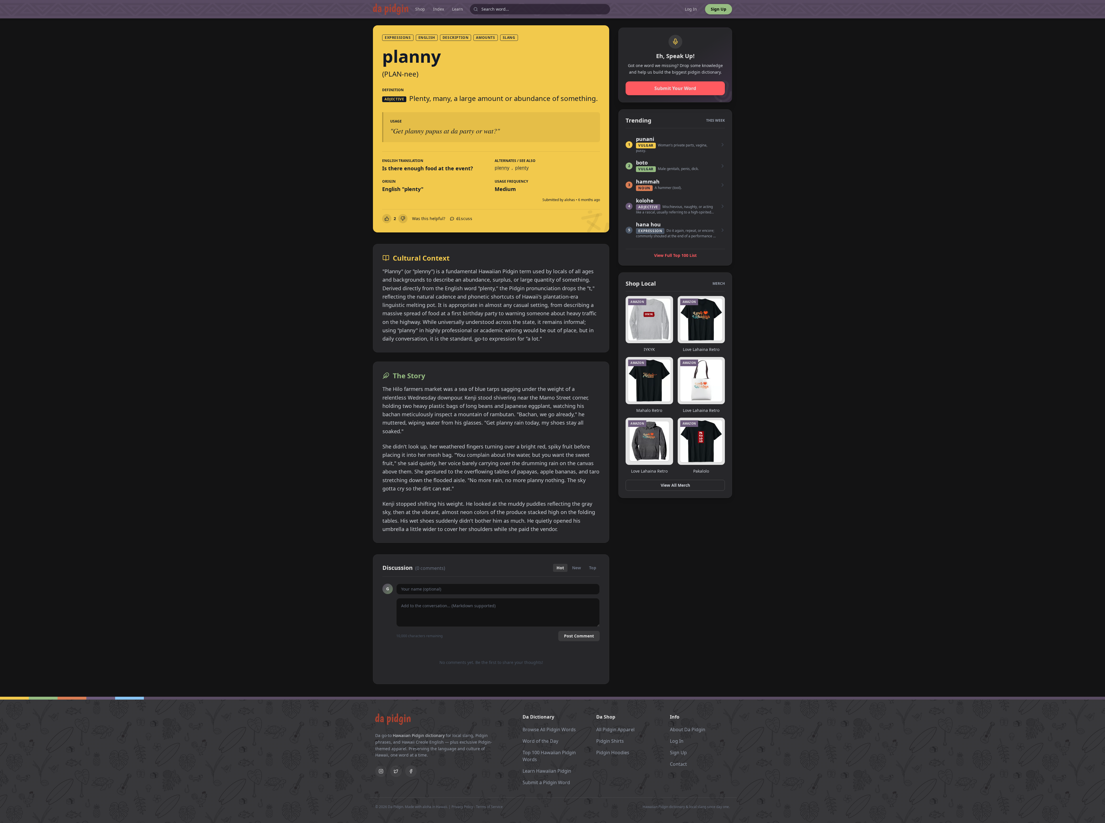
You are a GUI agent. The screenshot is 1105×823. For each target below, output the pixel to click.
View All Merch (675, 485)
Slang (509, 37)
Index (438, 9)
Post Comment (579, 636)
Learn (457, 9)
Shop (420, 9)
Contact (678, 764)
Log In (691, 9)
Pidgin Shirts (610, 741)
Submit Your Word (675, 88)
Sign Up (718, 9)
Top (592, 567)
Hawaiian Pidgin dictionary (419, 735)
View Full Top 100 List (675, 255)
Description (456, 37)
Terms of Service (489, 806)
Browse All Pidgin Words (549, 729)
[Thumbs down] (402, 218)
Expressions (398, 37)
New (576, 567)
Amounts (485, 37)
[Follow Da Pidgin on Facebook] (411, 771)
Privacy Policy (462, 806)
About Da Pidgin (687, 729)
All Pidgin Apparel (615, 729)
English (426, 37)
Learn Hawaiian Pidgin (547, 771)
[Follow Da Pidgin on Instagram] (381, 771)
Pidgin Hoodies (612, 752)
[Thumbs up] (386, 218)
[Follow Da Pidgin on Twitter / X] (396, 771)
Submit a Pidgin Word (546, 782)
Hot (560, 567)
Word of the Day (540, 741)
